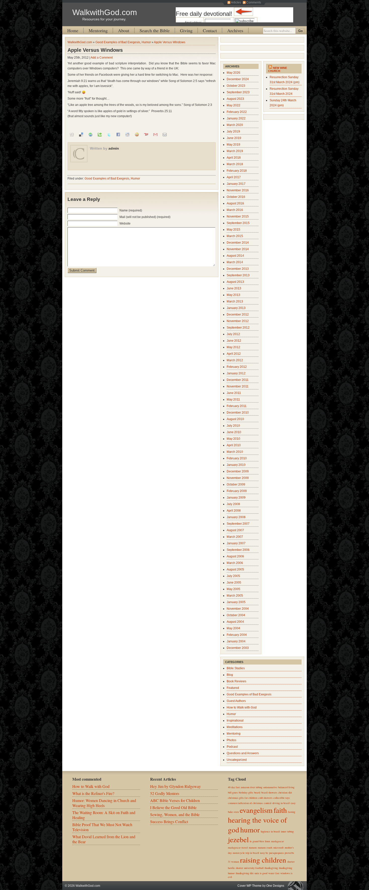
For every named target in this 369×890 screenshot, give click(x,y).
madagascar (277, 841)
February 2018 (237, 170)
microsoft (278, 847)
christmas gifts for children (242, 797)
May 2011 (233, 399)
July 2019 (233, 131)
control (267, 803)
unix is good (261, 873)
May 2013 (233, 295)
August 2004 (235, 622)
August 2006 (235, 556)
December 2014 (238, 242)
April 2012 (234, 353)
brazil (257, 792)
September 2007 (238, 523)
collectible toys (281, 797)
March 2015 (235, 236)
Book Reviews (236, 681)
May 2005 (233, 589)
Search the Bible (155, 30)
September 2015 (238, 223)
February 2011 (237, 406)
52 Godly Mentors (164, 793)
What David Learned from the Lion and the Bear (103, 839)
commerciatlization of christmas (245, 803)
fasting (291, 812)
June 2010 (234, 432)
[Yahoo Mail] (146, 134)
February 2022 (237, 112)
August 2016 (235, 203)
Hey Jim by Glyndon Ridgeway (175, 786)
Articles (236, 2)
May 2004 (233, 628)
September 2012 (238, 327)
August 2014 (235, 255)
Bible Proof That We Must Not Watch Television (102, 827)
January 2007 (236, 543)
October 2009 (236, 484)
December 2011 (238, 380)
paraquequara (276, 853)
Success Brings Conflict (169, 821)
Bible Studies (236, 668)
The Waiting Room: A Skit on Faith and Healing (103, 815)
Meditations (234, 727)
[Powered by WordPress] (297, 885)
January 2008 (236, 517)
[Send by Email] (164, 134)
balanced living (286, 787)
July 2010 (233, 425)
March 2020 (235, 125)
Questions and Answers (243, 753)
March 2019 (235, 151)
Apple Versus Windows (169, 42)
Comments (253, 2)
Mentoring (98, 30)
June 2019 (234, 138)
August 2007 (235, 530)
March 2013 (235, 301)
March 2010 (235, 452)
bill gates (233, 792)
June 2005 (234, 582)
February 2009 (237, 491)
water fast (273, 873)
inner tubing (287, 831)
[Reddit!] (127, 134)
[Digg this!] (72, 134)
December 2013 (238, 269)
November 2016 (238, 190)
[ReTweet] (109, 134)
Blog (230, 675)
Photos (231, 740)
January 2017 (236, 184)
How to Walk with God (242, 707)
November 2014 (238, 249)
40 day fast (234, 787)
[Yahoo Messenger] (137, 134)
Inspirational (235, 720)
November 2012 (238, 321)
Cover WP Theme (249, 885)
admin (113, 148)
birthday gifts (246, 792)
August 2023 (235, 99)
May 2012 (233, 347)
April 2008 (234, 510)
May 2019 (233, 144)
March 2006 (235, 563)
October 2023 (236, 85)
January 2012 (236, 373)
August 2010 (235, 419)
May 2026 (233, 72)
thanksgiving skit (245, 873)
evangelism (256, 810)
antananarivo (270, 787)
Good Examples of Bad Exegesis (117, 42)
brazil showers (269, 792)
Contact (210, 30)
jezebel (238, 839)
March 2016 (235, 210)
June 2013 (234, 288)
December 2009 (238, 471)
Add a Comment (102, 57)
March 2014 (235, 262)
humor (250, 829)
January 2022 (236, 118)
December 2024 (238, 79)
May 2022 (233, 105)
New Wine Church (277, 69)
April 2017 (234, 177)
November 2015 (238, 216)
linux (267, 841)
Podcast (232, 746)
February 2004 (237, 635)
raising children (263, 860)
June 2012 (234, 340)
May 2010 (233, 438)
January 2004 (236, 641)
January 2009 (236, 497)
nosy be (264, 853)
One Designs (275, 885)
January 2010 (236, 465)
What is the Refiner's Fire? (93, 793)
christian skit (285, 792)
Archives (235, 30)
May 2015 (233, 229)
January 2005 (236, 602)
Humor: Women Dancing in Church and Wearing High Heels (104, 803)
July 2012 (233, 334)
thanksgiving (271, 868)
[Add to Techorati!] (99, 134)
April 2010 (234, 445)
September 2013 (238, 275)
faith (280, 810)
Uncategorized (237, 760)
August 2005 (235, 569)
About (123, 30)
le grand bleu (257, 841)
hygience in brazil (270, 831)
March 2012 (235, 360)
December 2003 (238, 648)
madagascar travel (238, 847)
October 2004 (236, 615)
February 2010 (237, 458)
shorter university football (250, 868)
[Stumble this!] (90, 134)
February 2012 (237, 367)
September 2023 (238, 92)
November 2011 (238, 386)
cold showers (265, 797)
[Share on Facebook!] (118, 134)
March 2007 (235, 537)
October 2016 (236, 197)
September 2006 (238, 550)
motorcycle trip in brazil (246, 853)
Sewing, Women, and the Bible (175, 814)
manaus (253, 847)
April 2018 (234, 157)
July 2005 (233, 576)
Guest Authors (236, 701)
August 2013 (235, 282)
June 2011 (234, 393)
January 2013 (236, 308)
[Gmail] (155, 134)
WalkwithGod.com (104, 12)
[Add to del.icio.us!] (81, 134)
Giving (186, 30)
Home (72, 30)
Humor (146, 42)
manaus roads (265, 847)
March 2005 (235, 595)
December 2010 (238, 412)
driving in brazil (281, 803)
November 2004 (238, 608)
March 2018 (235, 164)
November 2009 (238, 478)
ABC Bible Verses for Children (175, 800)
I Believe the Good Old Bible (173, 807)
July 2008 (233, 504)
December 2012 (238, 314)
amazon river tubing (251, 787)
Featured (233, 688)
